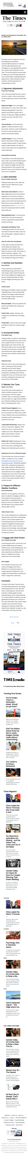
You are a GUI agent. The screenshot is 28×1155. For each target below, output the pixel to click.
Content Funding (8, 1120)
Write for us (5, 1117)
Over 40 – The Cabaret (13, 1071)
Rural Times (19, 1125)
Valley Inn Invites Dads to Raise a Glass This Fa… (12, 1043)
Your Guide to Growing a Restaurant (11, 763)
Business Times (10, 1125)
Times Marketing (19, 1122)
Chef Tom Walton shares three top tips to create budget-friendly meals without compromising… (13, 734)
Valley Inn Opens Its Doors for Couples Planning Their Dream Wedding (13, 875)
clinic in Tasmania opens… (13, 944)
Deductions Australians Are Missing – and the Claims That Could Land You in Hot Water (13, 841)
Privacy (12, 1117)
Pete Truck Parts (19, 205)
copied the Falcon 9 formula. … (13, 914)
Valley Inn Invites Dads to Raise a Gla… (12, 974)
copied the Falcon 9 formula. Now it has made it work (13, 808)
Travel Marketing (19, 1120)
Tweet (12, 623)
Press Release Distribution (14, 1141)
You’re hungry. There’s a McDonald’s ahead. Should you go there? (12, 702)
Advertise (7, 1115)
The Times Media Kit (20, 1117)
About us (21, 1115)
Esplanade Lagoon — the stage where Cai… (13, 1004)
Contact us (14, 1115)
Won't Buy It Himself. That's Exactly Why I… (12, 1096)
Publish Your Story (9, 1122)
